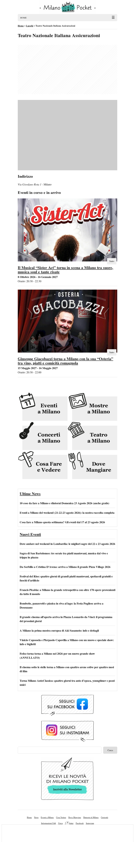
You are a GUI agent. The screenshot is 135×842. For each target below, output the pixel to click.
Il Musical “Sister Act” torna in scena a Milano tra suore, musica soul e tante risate (65, 270)
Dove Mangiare (74, 817)
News (36, 817)
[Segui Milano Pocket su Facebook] (67, 705)
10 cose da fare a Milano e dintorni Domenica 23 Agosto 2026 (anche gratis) (64, 503)
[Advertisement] (67, 69)
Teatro (111, 261)
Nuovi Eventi (30, 534)
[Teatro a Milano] (92, 436)
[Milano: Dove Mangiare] (92, 465)
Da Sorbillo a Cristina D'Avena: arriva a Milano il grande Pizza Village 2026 (65, 567)
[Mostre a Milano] (92, 407)
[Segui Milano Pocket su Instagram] (67, 731)
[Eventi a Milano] (43, 407)
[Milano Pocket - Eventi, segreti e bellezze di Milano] (67, 7)
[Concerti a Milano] (43, 436)
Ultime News (30, 493)
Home (29, 817)
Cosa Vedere (61, 817)
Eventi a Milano (47, 817)
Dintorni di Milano (91, 817)
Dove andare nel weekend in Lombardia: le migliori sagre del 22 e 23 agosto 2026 (67, 544)
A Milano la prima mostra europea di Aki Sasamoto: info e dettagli (59, 630)
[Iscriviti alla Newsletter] (67, 779)
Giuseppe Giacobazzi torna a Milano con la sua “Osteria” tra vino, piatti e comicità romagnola (65, 361)
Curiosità (104, 817)
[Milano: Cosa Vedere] (43, 465)
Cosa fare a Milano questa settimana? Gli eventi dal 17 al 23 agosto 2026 (62, 522)
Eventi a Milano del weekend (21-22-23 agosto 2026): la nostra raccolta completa (67, 513)
